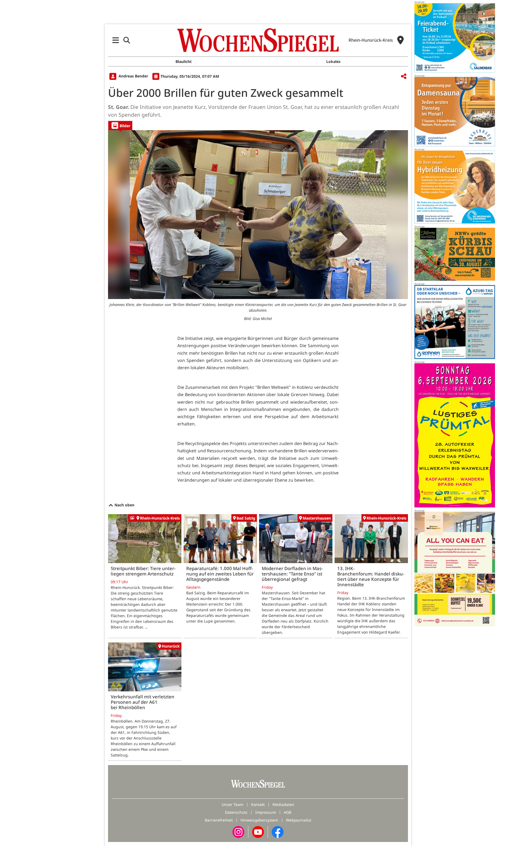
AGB (287, 812)
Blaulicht (183, 61)
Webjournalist (298, 820)
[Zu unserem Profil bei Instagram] (238, 831)
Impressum (265, 812)
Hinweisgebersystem (259, 820)
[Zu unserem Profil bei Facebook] (278, 831)
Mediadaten (283, 804)
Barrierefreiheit (219, 820)
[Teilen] (403, 76)
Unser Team (232, 804)
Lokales (333, 61)
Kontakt (258, 804)
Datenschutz (236, 812)
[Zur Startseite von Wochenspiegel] (258, 40)
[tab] (120, 125)
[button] (115, 40)
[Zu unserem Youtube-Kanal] (258, 831)
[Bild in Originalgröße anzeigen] (258, 214)
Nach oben (123, 504)
